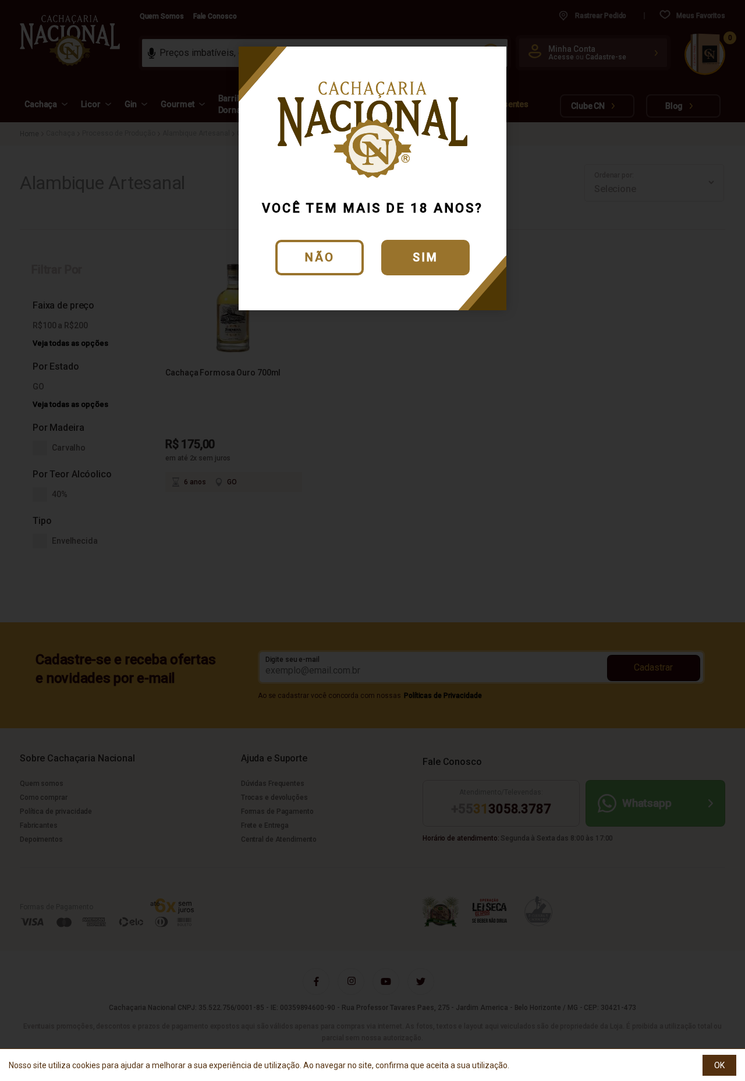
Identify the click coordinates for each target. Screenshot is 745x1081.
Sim (425, 257)
